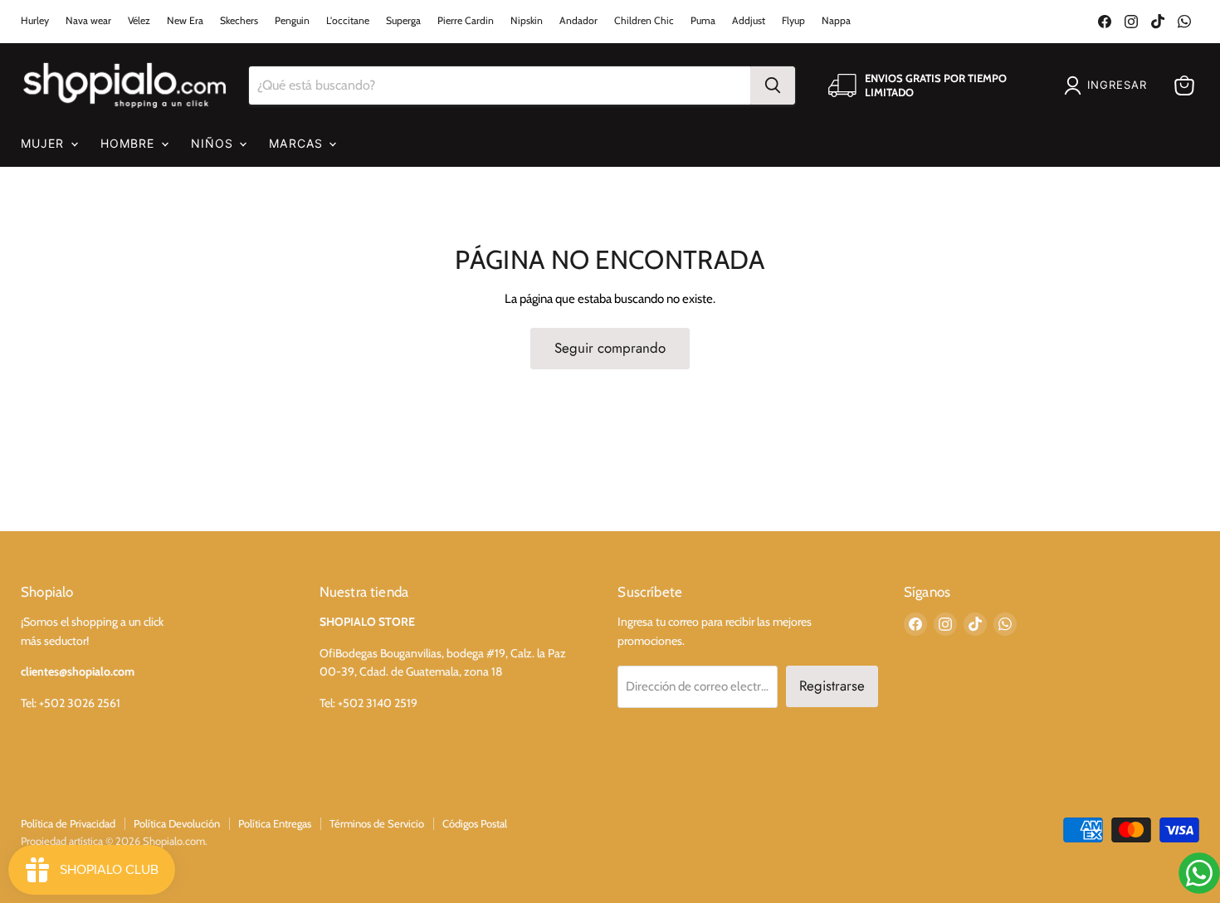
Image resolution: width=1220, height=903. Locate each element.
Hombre (129, 143)
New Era (185, 21)
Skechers (239, 21)
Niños (214, 143)
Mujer (45, 143)
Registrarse (832, 686)
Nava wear (88, 21)
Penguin (292, 21)
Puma (703, 21)
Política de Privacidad (68, 823)
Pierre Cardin (465, 21)
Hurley (35, 21)
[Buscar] (772, 85)
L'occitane (347, 21)
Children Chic (644, 21)
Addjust (748, 21)
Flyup (793, 21)
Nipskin (526, 21)
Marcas (298, 143)
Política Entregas (274, 823)
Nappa (836, 21)
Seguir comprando (610, 348)
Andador (578, 21)
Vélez (139, 21)
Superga (403, 21)
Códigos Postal (474, 823)
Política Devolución (177, 823)
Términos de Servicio (376, 823)
